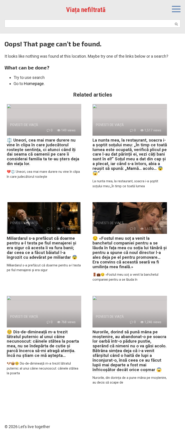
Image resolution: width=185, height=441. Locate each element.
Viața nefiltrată (86, 10)
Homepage (34, 83)
